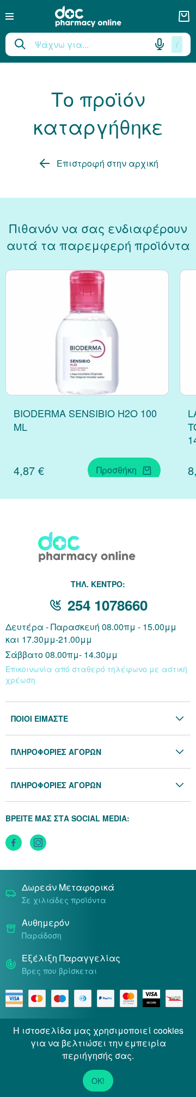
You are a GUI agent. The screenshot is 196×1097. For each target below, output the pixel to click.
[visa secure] (154, 998)
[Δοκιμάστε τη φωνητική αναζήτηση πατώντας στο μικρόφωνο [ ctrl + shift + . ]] (159, 44)
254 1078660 (108, 605)
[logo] (96, 16)
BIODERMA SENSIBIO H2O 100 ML (85, 420)
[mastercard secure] (131, 998)
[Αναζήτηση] (20, 44)
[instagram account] (38, 842)
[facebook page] (13, 842)
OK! (98, 1080)
